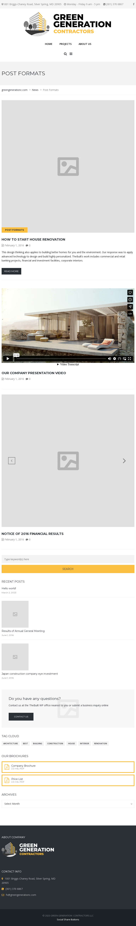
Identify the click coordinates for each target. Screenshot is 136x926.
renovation (100, 743)
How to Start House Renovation (33, 239)
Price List (17, 779)
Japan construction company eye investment (30, 673)
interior (84, 743)
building (37, 743)
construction (55, 743)
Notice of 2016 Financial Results (33, 534)
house (71, 743)
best (25, 743)
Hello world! (9, 588)
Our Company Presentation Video (34, 373)
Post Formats (14, 230)
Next (124, 460)
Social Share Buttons (68, 919)
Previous (11, 460)
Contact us (21, 716)
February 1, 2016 (14, 245)
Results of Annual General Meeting (23, 631)
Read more (11, 271)
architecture (10, 743)
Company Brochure (23, 765)
